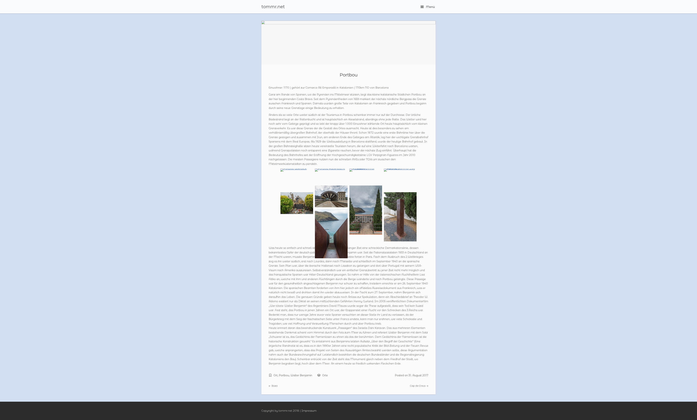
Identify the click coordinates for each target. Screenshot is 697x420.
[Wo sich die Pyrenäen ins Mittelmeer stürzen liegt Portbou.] (293, 168)
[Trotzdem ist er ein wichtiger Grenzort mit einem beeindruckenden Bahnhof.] (365, 168)
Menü (430, 7)
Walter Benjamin (301, 375)
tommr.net (273, 7)
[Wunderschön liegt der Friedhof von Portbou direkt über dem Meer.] (365, 233)
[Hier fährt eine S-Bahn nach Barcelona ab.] (400, 168)
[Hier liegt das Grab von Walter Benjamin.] (296, 213)
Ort (276, 375)
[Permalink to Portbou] (348, 42)
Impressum (309, 410)
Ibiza (274, 385)
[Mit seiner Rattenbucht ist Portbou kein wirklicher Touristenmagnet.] (330, 168)
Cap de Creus (418, 385)
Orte (325, 375)
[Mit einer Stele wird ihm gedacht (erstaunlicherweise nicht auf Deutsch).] (400, 240)
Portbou (349, 75)
